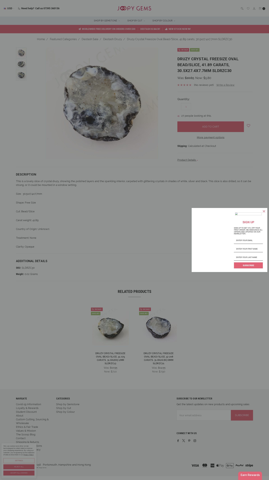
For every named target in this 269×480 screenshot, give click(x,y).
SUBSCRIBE (248, 265)
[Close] (264, 211)
